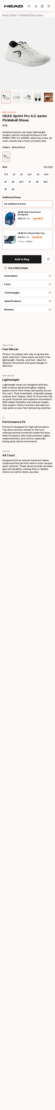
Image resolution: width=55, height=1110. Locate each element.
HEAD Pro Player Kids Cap (31, 233)
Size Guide (48, 167)
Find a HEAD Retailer (18, 268)
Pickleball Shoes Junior (31, 15)
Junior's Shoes (9, 15)
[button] (29, 6)
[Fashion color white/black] (6, 157)
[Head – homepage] (14, 6)
